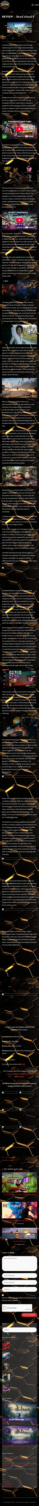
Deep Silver (5, 1149)
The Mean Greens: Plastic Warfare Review (19, 1195)
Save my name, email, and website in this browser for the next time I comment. (19, 1299)
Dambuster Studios (12, 1147)
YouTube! (20, 1076)
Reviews (7, 38)
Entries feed (5, 1481)
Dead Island (21, 1147)
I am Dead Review (19, 1241)
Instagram (16, 1074)
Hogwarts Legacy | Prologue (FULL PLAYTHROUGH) (15, 1446)
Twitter (9, 1074)
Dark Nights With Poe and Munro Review (19, 1220)
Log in (4, 1479)
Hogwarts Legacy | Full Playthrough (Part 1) (13, 1423)
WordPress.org (6, 1486)
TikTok (30, 1074)
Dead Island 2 (30, 1147)
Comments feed (7, 1484)
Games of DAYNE (10, 36)
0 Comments (19, 38)
